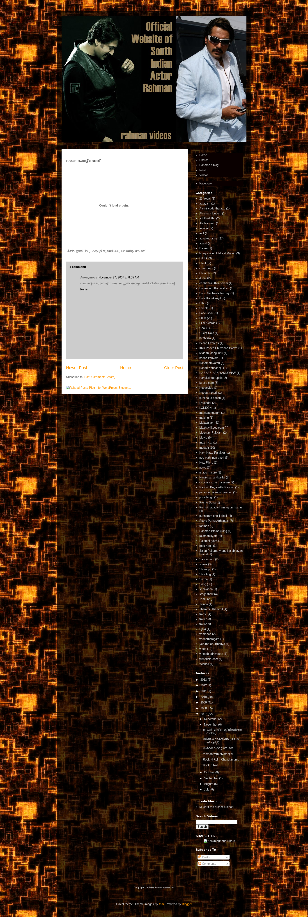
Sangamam (206, 559)
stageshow (206, 594)
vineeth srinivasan (211, 653)
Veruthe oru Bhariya (212, 644)
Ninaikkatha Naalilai (212, 477)
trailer (203, 619)
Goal (202, 328)
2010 (204, 697)
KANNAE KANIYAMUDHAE (217, 373)
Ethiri (202, 303)
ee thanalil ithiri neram (213, 283)
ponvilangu (206, 497)
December (211, 719)
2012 (204, 685)
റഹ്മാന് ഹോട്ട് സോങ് (218, 748)
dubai (202, 278)
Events (204, 308)
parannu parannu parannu (215, 492)
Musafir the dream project (216, 807)
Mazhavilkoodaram (211, 427)
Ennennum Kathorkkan (214, 288)
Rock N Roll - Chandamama (221, 759)
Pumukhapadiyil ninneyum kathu (220, 507)
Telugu (203, 604)
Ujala (202, 629)
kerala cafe (206, 382)
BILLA (203, 258)
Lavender (205, 402)
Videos (203, 175)
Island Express (209, 343)
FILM (202, 318)
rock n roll (205, 545)
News (203, 170)
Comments (208, 863)
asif (201, 233)
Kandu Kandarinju (210, 368)
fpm (161, 904)
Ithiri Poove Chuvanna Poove (218, 348)
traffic (203, 614)
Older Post (173, 367)
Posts (205, 857)
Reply (84, 289)
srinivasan (206, 589)
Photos (204, 160)
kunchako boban (210, 398)
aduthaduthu (207, 218)
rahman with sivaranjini (218, 754)
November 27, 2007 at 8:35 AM (119, 277)
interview (205, 338)
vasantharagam (209, 639)
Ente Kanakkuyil (210, 298)
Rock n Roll (210, 765)
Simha (203, 579)
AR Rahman (207, 223)
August (209, 784)
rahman (204, 526)
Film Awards (207, 323)
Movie (203, 437)
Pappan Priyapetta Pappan (216, 487)
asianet (204, 228)
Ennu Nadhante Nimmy (214, 293)
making (204, 417)
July (207, 789)
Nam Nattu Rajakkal (212, 452)
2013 (204, 679)
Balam (203, 248)
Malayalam (206, 422)
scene (203, 564)
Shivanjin (205, 569)
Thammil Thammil (211, 609)
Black (203, 263)
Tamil (202, 599)
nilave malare (208, 472)
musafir (204, 447)
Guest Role (206, 333)
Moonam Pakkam (210, 432)
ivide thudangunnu (211, 353)
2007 (204, 714)
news (202, 467)
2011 (204, 691)
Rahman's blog (208, 165)
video (202, 648)
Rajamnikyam (208, 540)
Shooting (205, 574)
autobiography (208, 238)
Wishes (204, 664)
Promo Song (207, 502)
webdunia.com (208, 659)
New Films (206, 462)
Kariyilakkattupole (211, 377)
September (211, 778)
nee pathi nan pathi (211, 457)
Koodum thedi (208, 392)
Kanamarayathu (209, 363)
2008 (204, 708)
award (203, 243)
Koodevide (206, 387)
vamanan (205, 634)
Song (202, 584)
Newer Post (76, 367)
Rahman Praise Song (213, 531)
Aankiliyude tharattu (212, 208)
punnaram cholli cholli (213, 515)
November (211, 724)
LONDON (205, 407)
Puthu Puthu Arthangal (214, 520)
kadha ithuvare (208, 358)
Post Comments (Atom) (99, 377)
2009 (204, 702)
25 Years (205, 198)
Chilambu (205, 273)
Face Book (206, 313)
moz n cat (205, 442)
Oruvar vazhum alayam (214, 482)
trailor (203, 624)
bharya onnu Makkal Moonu (217, 253)
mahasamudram (209, 412)
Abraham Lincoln (210, 213)
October (209, 772)
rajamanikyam (208, 536)
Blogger (187, 904)
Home (125, 367)
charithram (206, 268)
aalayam (204, 203)
